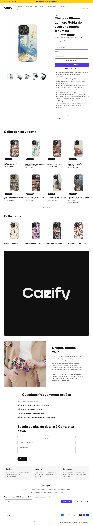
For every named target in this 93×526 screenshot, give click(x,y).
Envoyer (22, 459)
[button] (19, 6)
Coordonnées (74, 522)
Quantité (57, 51)
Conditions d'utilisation (50, 492)
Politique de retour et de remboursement (58, 489)
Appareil (57, 44)
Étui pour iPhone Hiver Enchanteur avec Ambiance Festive (35, 198)
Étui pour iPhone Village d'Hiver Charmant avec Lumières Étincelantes (77, 164)
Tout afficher (46, 207)
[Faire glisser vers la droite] (49, 76)
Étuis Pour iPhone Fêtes (77, 243)
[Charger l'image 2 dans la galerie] (19, 76)
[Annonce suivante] (63, 1)
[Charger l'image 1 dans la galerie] (11, 76)
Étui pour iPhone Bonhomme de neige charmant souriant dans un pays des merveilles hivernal (35, 164)
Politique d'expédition (36, 492)
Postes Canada (78, 37)
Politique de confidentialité (37, 489)
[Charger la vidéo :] (46, 293)
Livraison (57, 37)
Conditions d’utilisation (64, 522)
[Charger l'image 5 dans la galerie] (43, 76)
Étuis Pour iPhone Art (55, 243)
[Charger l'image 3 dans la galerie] (27, 76)
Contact (61, 492)
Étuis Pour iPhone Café (12, 243)
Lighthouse (70, 115)
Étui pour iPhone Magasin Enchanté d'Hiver (13, 198)
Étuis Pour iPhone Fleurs (34, 243)
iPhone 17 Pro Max (64, 115)
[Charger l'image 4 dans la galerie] (35, 76)
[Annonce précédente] (30, 1)
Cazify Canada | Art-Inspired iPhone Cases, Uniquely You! (25, 521)
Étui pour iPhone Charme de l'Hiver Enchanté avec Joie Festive (56, 198)
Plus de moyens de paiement (72, 68)
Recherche (25, 489)
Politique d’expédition (84, 522)
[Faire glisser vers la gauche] (5, 76)
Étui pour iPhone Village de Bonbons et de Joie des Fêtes (14, 163)
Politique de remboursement (82, 521)
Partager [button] (58, 118)
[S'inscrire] (31, 501)
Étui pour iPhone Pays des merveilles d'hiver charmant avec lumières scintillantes (78, 199)
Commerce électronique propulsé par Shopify (49, 521)
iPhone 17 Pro (58, 115)
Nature (73, 115)
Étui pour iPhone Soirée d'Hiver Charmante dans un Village (55, 163)
